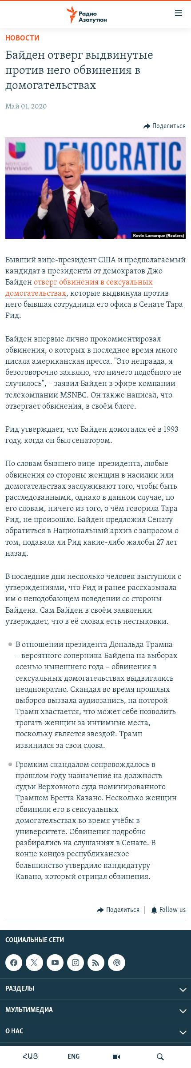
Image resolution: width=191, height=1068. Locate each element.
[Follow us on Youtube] (55, 962)
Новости (22, 39)
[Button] (164, 126)
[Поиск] (160, 1057)
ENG (74, 1056)
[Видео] (116, 1057)
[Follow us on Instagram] (75, 962)
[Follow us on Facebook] (13, 962)
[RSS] (96, 962)
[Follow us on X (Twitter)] (34, 962)
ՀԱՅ (30, 1056)
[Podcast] (116, 962)
